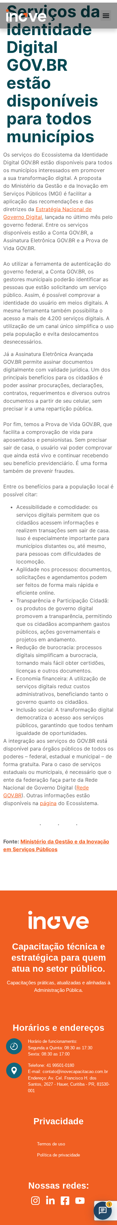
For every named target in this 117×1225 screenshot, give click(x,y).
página (48, 803)
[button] (105, 15)
